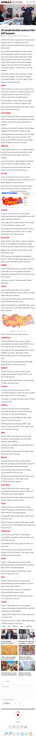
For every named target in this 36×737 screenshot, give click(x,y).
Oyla (22, 626)
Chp (9, 626)
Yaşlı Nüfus (29, 626)
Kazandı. (15, 626)
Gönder (7, 703)
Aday (3, 626)
